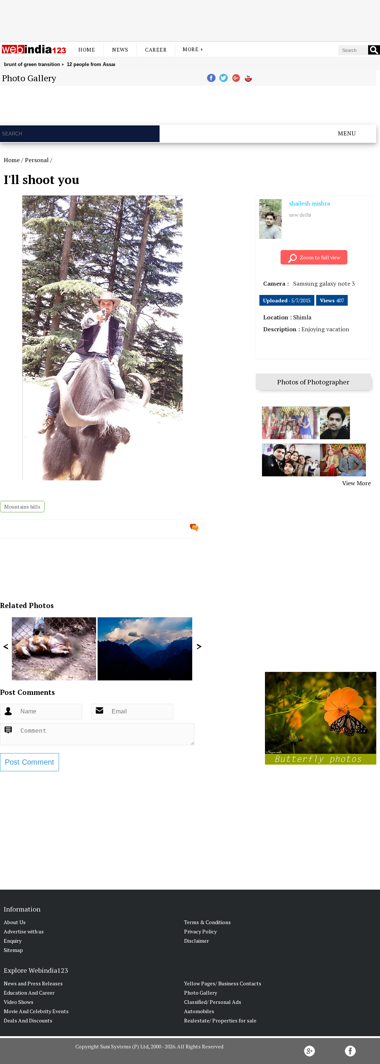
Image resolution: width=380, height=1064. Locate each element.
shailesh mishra (309, 203)
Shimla (302, 317)
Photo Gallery (200, 992)
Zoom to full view (320, 257)
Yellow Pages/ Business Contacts (222, 983)
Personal (37, 160)
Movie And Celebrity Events (36, 1011)
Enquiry (13, 940)
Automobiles (199, 1011)
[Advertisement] (190, 19)
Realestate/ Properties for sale (220, 1020)
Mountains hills (22, 506)
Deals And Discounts (28, 1020)
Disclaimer (196, 940)
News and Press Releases (33, 983)
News (120, 49)
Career (156, 49)
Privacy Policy (200, 931)
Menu (347, 133)
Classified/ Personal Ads (212, 1001)
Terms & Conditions (207, 922)
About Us (15, 922)
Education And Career (29, 992)
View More (356, 483)
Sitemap (13, 949)
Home (86, 49)
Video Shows (18, 1001)
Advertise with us (24, 931)
